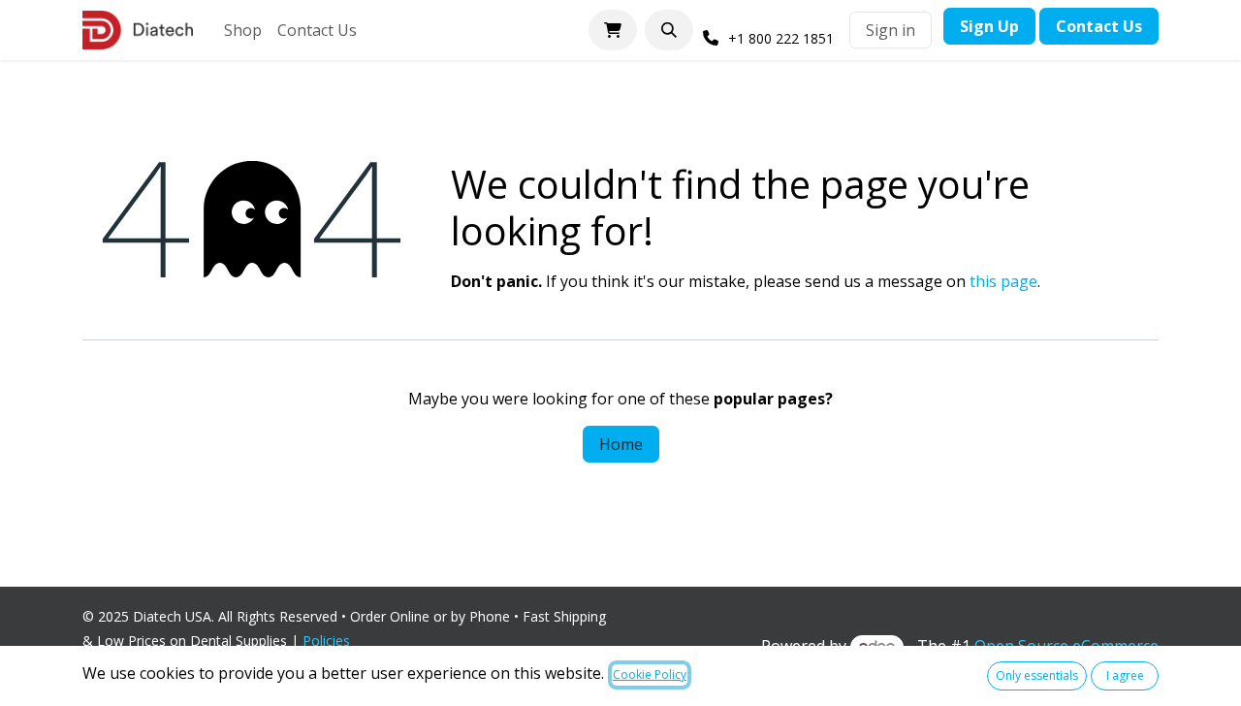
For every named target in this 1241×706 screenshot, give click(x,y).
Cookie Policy (649, 674)
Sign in (890, 30)
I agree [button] (1125, 675)
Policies (330, 640)
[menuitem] (243, 30)
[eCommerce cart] (613, 30)
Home (621, 444)
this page (1003, 281)
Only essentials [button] (1037, 675)
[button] (669, 30)
